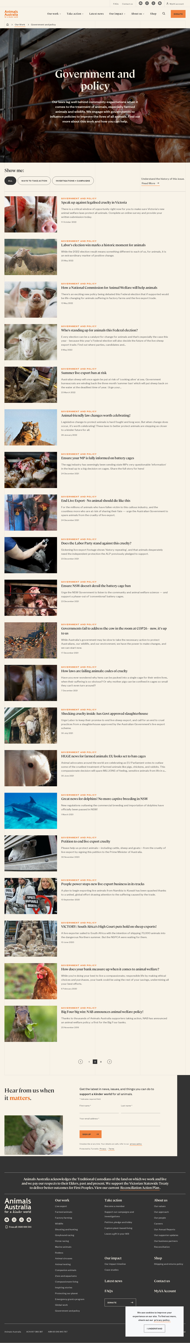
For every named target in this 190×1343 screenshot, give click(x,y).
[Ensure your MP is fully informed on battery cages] (30, 470)
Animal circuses (63, 1258)
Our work (53, 13)
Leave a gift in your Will (117, 1233)
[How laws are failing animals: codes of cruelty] (30, 683)
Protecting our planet (66, 1293)
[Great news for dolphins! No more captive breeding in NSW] (30, 811)
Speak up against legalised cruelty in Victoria (94, 202)
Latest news (96, 13)
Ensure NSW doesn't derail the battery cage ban (96, 585)
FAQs (116, 3)
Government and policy (67, 1310)
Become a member (115, 1206)
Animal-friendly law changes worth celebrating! (95, 415)
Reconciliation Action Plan (139, 1187)
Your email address (95, 1118)
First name (91, 1105)
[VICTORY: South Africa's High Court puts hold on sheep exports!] (30, 939)
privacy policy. (162, 1320)
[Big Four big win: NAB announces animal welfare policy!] (30, 1024)
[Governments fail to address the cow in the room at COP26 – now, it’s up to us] (30, 640)
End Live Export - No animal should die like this (95, 500)
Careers (158, 1223)
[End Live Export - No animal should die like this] (30, 512)
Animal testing (63, 1264)
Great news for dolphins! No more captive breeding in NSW (104, 798)
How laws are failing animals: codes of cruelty (94, 671)
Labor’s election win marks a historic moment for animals (103, 245)
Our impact (116, 13)
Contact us (127, 3)
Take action (74, 13)
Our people (160, 1217)
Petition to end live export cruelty (85, 841)
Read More (148, 183)
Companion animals (65, 1269)
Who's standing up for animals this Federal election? (99, 330)
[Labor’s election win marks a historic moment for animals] (30, 257)
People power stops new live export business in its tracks (102, 884)
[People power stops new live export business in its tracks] (30, 896)
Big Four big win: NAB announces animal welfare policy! (102, 1011)
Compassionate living (66, 1281)
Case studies (112, 1269)
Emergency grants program (69, 1299)
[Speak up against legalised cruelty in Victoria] (30, 214)
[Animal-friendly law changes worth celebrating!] (30, 427)
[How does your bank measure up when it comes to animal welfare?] (30, 981)
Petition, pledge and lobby (118, 1222)
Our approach (161, 1211)
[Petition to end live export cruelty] (30, 853)
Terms (111, 1148)
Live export (61, 1206)
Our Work (20, 24)
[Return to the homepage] (11, 14)
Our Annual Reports (164, 1229)
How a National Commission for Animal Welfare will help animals (109, 287)
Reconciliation (162, 1246)
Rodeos (59, 1252)
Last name (132, 1105)
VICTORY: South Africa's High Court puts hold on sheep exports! (108, 926)
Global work (61, 1304)
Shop (153, 13)
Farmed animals (63, 1211)
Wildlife (59, 1223)
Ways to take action (34, 180)
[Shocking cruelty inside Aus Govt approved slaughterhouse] (30, 725)
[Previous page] (80, 1061)
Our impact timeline (115, 1263)
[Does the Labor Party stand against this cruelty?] (30, 555)
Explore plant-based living (118, 1227)
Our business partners (166, 1240)
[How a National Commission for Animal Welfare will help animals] (30, 299)
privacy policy (136, 1143)
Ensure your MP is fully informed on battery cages (97, 458)
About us (137, 13)
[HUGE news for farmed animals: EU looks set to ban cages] (30, 768)
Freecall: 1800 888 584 (20, 1226)
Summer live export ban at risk (83, 372)
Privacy (103, 1148)
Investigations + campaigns (73, 180)
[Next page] (109, 1061)
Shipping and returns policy (168, 1263)
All (10, 180)
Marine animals (63, 1246)
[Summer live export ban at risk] (30, 385)
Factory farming (63, 1217)
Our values (160, 1206)
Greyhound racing (64, 1235)
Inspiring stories (63, 1287)
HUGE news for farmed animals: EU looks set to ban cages (103, 756)
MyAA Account (165, 1291)
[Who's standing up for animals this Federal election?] (30, 342)
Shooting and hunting (66, 1229)
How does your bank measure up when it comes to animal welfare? (110, 969)
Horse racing (62, 1240)
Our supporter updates (166, 1235)
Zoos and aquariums (66, 1275)
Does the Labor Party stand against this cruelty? (96, 543)
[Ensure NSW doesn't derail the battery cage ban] (30, 598)
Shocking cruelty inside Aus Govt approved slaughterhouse (104, 713)
